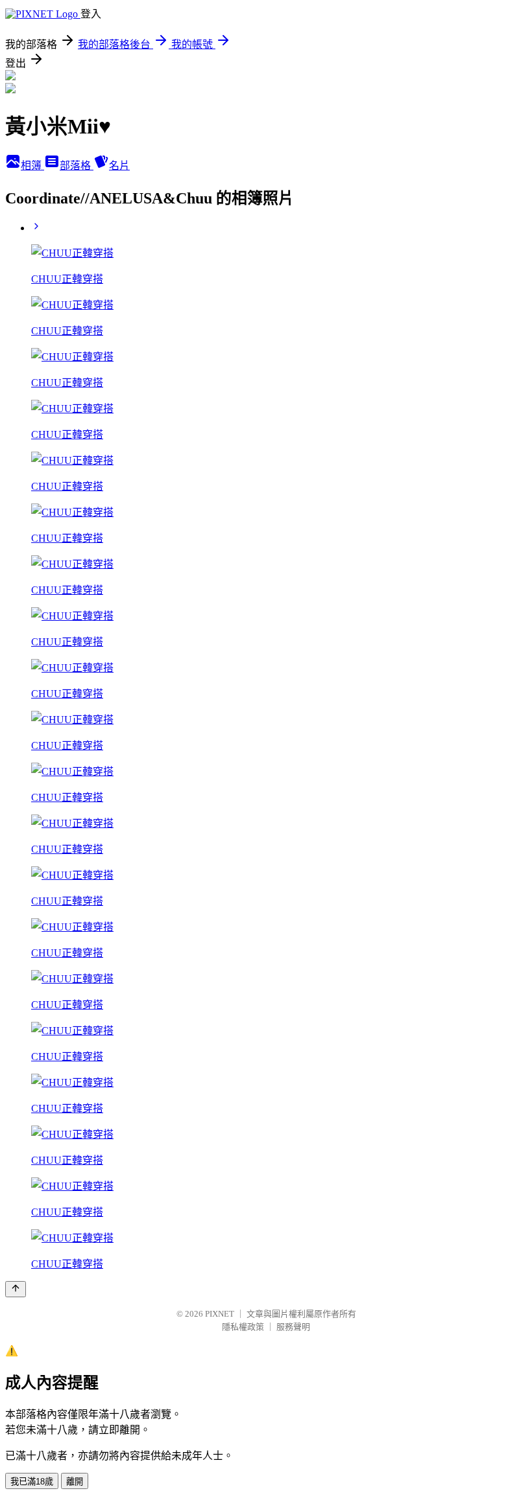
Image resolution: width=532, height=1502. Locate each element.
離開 (74, 1481)
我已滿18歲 (31, 1481)
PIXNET (219, 1314)
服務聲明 (293, 1327)
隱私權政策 (243, 1327)
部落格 (76, 165)
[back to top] (15, 1289)
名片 (119, 165)
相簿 (32, 165)
